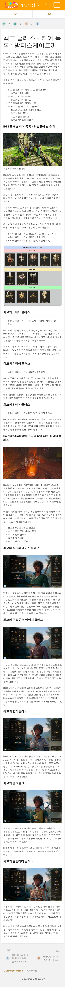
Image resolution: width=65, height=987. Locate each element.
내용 (49, 14)
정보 (16, 14)
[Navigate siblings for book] (9, 23)
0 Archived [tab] (31, 970)
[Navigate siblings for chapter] (20, 23)
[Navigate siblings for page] (32, 23)
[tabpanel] (32, 979)
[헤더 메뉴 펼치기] (57, 5)
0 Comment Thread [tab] (13, 970)
